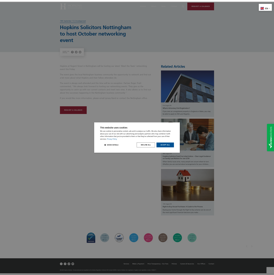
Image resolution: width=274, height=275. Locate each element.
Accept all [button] (165, 145)
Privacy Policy (112, 139)
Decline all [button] (146, 145)
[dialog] (137, 137)
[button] (111, 145)
